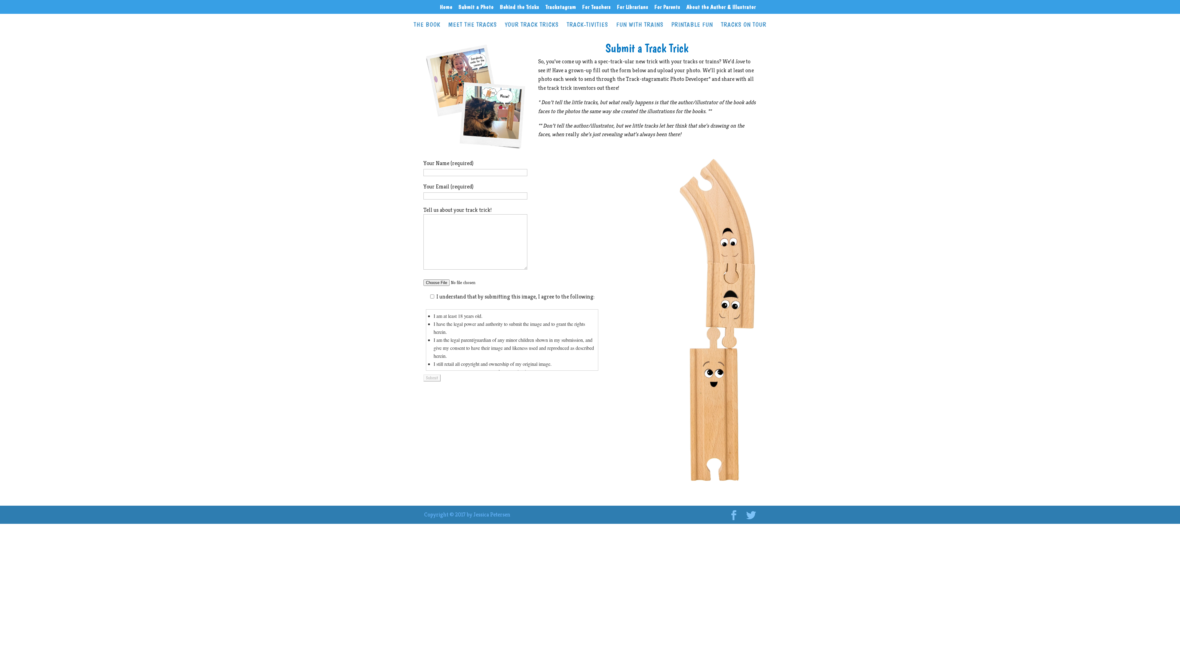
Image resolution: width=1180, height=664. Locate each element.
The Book (427, 25)
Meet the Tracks (472, 25)
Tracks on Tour (743, 25)
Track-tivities (587, 25)
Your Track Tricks (532, 25)
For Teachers (596, 7)
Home (446, 7)
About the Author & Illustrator (721, 7)
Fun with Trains (639, 25)
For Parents (667, 7)
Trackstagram (560, 7)
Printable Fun (692, 25)
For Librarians (632, 7)
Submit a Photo (476, 7)
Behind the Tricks (519, 7)
